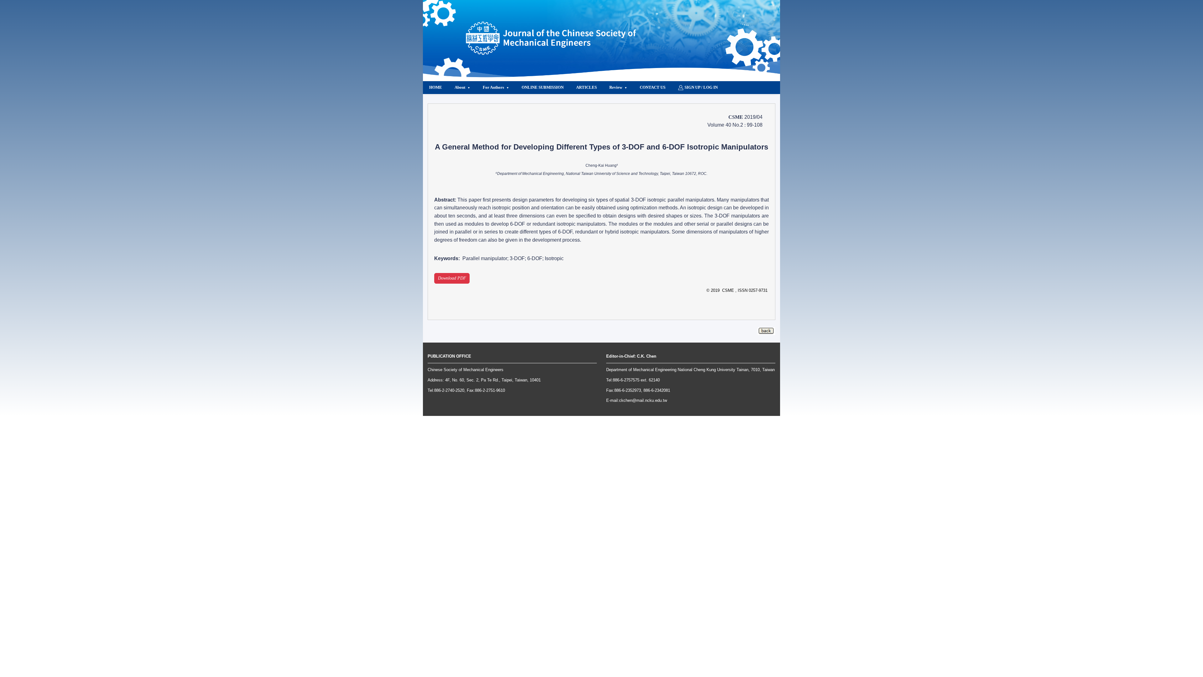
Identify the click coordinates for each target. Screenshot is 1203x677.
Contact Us (652, 87)
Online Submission (543, 87)
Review (615, 87)
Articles (586, 87)
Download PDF (452, 278)
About (460, 87)
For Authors (493, 87)
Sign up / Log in (701, 87)
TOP (1192, 666)
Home (435, 87)
